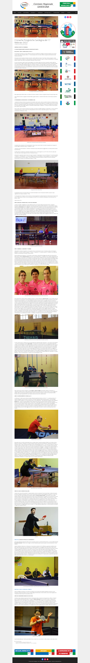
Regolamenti (40, 12)
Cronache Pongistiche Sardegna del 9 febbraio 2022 (23, 642)
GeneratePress (58, 661)
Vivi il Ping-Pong (47, 12)
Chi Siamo (19, 12)
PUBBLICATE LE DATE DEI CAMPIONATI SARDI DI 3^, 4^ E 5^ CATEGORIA (26, 643)
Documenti (33, 12)
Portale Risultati (56, 12)
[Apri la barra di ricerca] (76, 12)
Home (14, 12)
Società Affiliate (26, 12)
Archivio (62, 12)
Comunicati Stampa (18, 641)
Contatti (68, 12)
